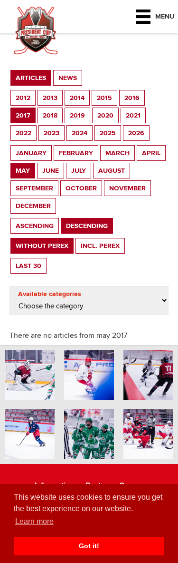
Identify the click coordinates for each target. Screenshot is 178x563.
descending (87, 226)
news (67, 78)
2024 (79, 133)
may (23, 171)
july (78, 171)
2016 (132, 98)
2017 (23, 115)
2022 (23, 133)
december (33, 206)
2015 (104, 98)
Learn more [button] (34, 521)
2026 (136, 133)
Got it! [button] (89, 546)
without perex (42, 246)
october (81, 188)
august (111, 171)
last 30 (28, 266)
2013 (50, 98)
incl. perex (100, 246)
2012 (23, 98)
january (31, 153)
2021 (133, 115)
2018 (50, 115)
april (151, 153)
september (34, 188)
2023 (51, 133)
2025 (108, 133)
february (76, 153)
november (127, 188)
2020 (105, 115)
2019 (77, 115)
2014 (77, 98)
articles (31, 78)
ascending (35, 226)
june (50, 171)
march (117, 153)
